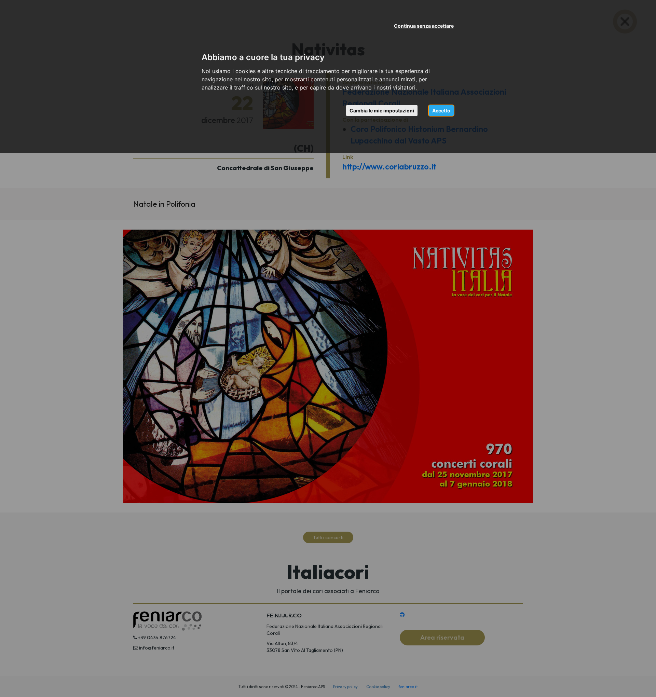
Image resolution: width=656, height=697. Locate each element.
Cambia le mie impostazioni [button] (382, 110)
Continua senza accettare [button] (424, 26)
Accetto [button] (441, 110)
